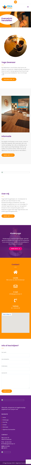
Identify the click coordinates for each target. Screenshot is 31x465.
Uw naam (4, 352)
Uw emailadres (5, 359)
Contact (5, 424)
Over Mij (5, 422)
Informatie (5, 427)
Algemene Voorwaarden (9, 429)
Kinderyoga (6, 420)
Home (4, 417)
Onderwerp (4, 366)
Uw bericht (4, 373)
